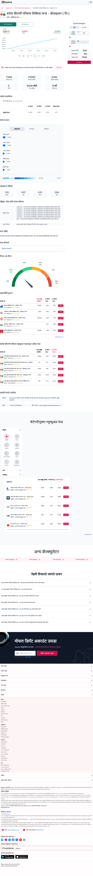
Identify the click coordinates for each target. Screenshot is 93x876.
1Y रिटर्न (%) (47, 300)
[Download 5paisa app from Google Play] (7, 857)
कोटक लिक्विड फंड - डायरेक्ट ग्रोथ (12, 330)
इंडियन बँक (6, 167)
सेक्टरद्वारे (31, 129)
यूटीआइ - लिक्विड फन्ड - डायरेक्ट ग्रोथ (13, 324)
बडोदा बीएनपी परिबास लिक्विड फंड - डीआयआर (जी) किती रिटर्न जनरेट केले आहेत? (23, 582)
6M (28, 56)
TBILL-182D (6, 142)
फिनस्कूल (3, 711)
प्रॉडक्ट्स (3, 725)
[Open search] (88, 2)
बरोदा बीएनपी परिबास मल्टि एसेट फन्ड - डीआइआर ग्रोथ (17, 375)
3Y (35, 56)
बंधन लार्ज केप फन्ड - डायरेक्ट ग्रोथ (19, 524)
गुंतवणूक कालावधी (73, 42)
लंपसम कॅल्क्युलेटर (57, 559)
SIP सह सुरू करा (8, 24)
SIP (74, 27)
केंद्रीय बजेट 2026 (4, 720)
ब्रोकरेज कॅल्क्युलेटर (9, 559)
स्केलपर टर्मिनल (4, 742)
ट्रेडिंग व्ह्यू (3, 756)
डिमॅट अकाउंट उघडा (47, 653)
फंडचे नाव (2, 301)
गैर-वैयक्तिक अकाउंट (5, 771)
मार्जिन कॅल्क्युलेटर (33, 559)
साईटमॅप (2, 709)
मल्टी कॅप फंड (10, 370)
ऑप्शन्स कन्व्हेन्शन (4, 713)
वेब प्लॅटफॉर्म (3, 744)
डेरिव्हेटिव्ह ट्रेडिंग (4, 729)
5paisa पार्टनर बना (5, 767)
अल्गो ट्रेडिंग (3, 748)
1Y (31, 56)
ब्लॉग (2, 716)
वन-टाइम (84, 27)
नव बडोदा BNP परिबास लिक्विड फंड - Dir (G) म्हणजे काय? (16, 589)
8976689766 (40, 830)
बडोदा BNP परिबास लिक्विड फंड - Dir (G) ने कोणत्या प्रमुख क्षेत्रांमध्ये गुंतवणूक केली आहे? (24, 622)
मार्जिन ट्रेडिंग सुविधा (5, 737)
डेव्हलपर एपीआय (4, 758)
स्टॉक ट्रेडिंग (3, 727)
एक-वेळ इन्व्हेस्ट (25, 24)
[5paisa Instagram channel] (6, 839)
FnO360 (3, 746)
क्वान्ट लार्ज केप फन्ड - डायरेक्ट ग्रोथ (19, 505)
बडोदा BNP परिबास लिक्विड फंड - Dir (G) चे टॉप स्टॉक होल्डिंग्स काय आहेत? (21, 615)
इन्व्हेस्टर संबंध (3, 703)
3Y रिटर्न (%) (54, 300)
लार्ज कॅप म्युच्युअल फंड (20, 490)
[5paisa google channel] (24, 839)
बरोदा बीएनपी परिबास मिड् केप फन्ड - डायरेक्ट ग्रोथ (16, 356)
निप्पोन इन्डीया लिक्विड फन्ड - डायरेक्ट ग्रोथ (14, 318)
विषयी (2, 699)
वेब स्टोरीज (3, 718)
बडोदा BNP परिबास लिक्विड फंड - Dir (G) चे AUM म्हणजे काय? (18, 602)
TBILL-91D (6, 134)
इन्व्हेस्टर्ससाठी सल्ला (6, 814)
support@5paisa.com (13, 830)
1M (19, 56)
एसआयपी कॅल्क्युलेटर (80, 559)
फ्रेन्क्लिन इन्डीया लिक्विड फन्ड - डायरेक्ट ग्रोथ (15, 311)
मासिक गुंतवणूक (73, 33)
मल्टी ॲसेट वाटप (12, 377)
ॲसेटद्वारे (46, 129)
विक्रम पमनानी (6, 248)
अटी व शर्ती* (28, 657)
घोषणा (2, 722)
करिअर (2, 707)
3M (23, 56)
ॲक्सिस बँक (6, 159)
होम (2, 8)
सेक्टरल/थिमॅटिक (11, 383)
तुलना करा (59, 67)
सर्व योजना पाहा (58, 337)
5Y (39, 56)
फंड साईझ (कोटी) (39, 300)
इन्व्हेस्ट (60, 305)
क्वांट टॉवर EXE (4, 760)
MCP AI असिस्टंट (4, 754)
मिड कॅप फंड (10, 358)
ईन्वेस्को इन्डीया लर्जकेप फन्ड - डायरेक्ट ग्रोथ (21, 487)
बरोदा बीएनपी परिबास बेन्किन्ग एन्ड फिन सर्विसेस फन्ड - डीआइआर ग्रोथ (17, 381)
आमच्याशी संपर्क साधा (5, 807)
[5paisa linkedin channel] (16, 839)
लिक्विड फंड (15, 17)
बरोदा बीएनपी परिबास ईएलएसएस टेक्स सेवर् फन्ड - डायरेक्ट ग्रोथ (18, 362)
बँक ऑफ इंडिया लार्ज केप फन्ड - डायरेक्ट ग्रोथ (21, 515)
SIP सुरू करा (79, 62)
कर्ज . (8, 17)
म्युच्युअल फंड (9, 8)
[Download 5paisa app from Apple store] (21, 857)
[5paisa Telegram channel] (2, 839)
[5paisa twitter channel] (9, 839)
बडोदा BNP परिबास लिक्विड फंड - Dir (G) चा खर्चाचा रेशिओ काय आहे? (20, 596)
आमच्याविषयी (3, 701)
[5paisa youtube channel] (20, 839)
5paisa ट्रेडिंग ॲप (5, 750)
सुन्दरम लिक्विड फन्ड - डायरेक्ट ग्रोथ (13, 305)
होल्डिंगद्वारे (17, 129)
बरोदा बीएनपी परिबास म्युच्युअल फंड (22, 8)
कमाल (43, 56)
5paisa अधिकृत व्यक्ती (5, 769)
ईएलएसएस (10, 364)
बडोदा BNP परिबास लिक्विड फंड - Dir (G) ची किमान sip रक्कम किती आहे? (21, 609)
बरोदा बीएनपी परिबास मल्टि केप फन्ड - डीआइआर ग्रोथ (17, 368)
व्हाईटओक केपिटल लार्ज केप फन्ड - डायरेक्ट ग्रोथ (22, 496)
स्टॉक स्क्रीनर (4, 735)
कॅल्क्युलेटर (4, 680)
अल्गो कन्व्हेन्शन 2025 (5, 705)
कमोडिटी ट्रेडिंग (4, 731)
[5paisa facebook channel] (13, 839)
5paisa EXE (4, 752)
